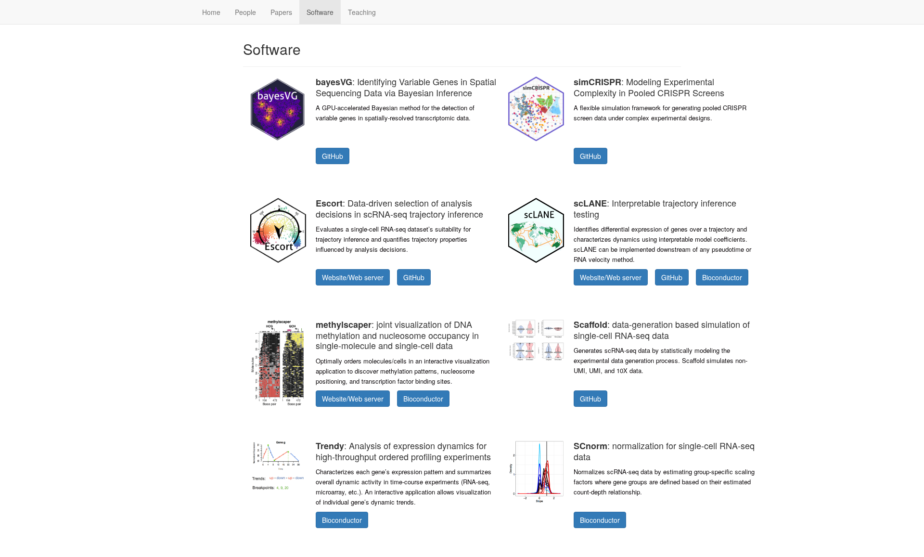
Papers (281, 12)
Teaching (362, 12)
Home (211, 12)
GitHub (332, 156)
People (245, 12)
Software (320, 12)
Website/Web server (353, 277)
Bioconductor (722, 277)
